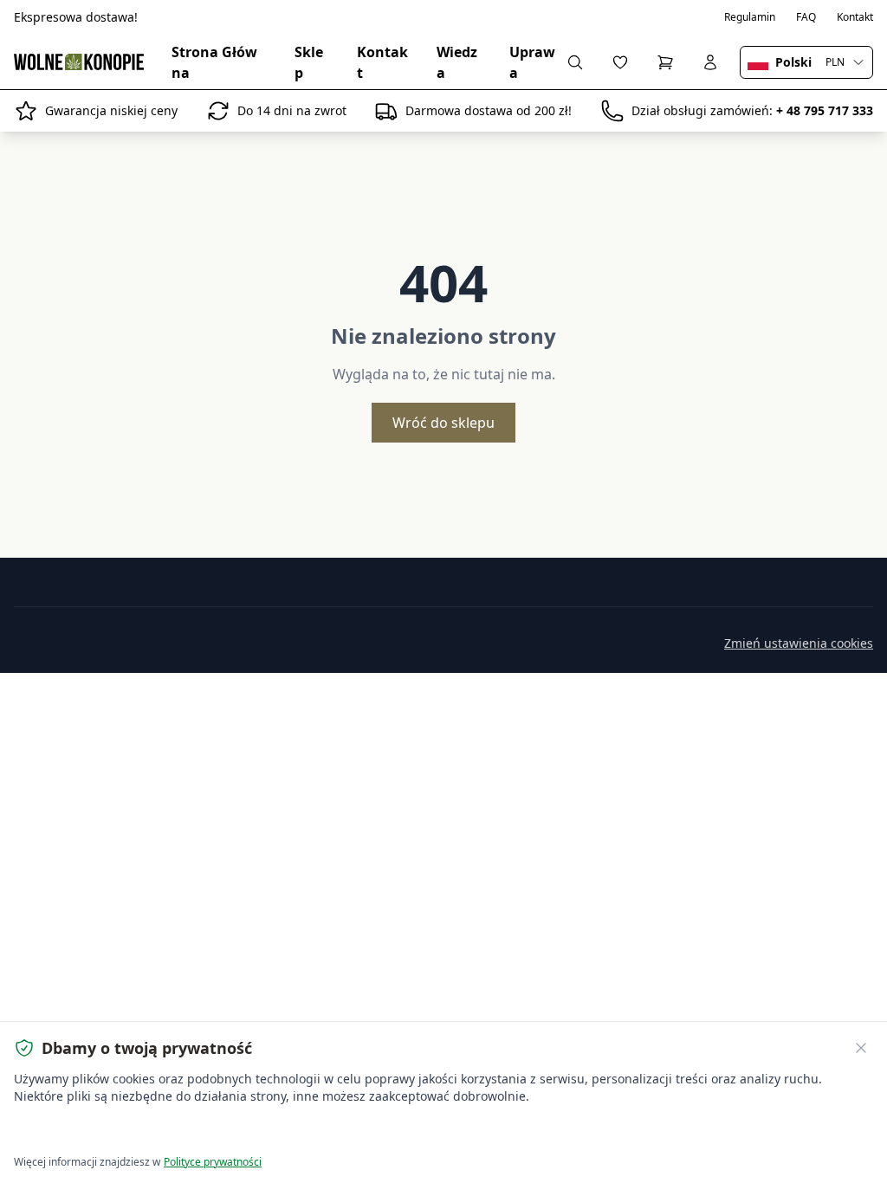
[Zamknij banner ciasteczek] (861, 1048)
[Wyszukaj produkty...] (575, 62)
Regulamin (749, 17)
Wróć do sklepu (443, 422)
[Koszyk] (665, 62)
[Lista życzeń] (620, 62)
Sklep (309, 62)
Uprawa (532, 62)
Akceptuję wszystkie (77, 1131)
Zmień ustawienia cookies (798, 643)
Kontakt (855, 17)
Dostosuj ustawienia (211, 1131)
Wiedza (457, 62)
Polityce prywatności (213, 1161)
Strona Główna (214, 62)
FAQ (806, 17)
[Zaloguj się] (710, 62)
